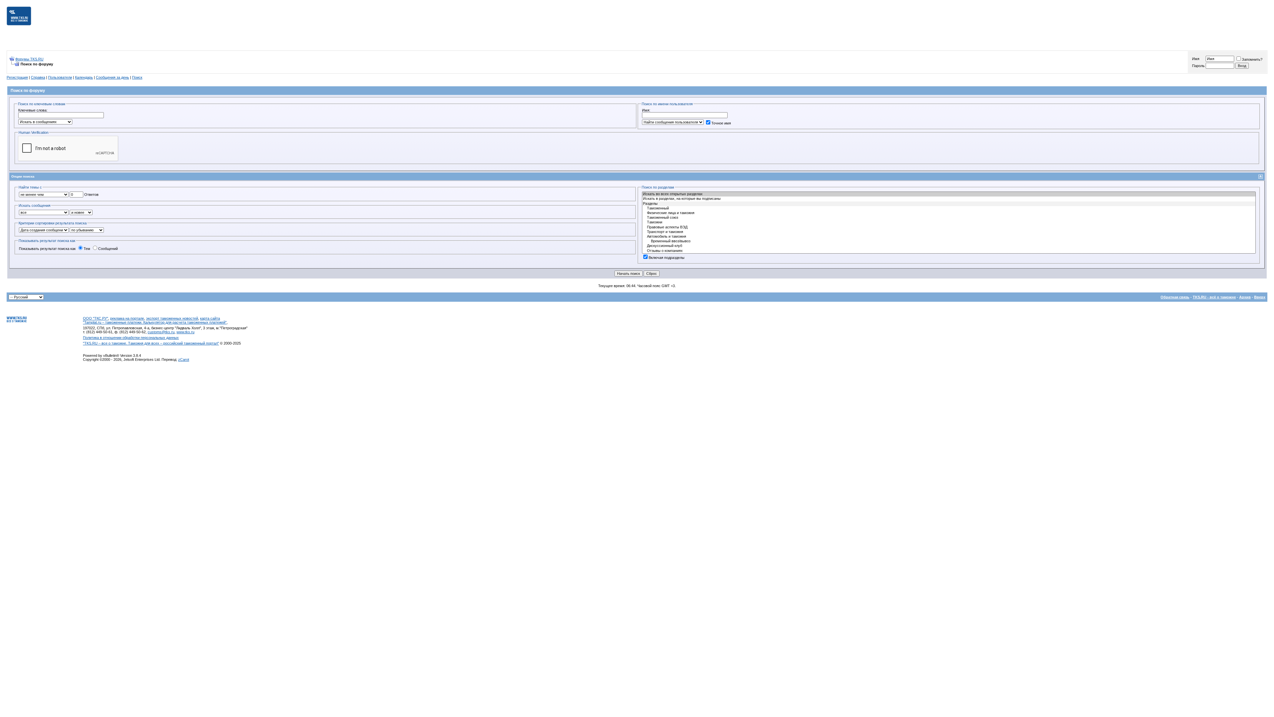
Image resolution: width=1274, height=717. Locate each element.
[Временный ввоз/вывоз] (948, 241)
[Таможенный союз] (948, 217)
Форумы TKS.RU (29, 59)
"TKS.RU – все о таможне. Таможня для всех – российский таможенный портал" (151, 343)
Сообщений (108, 249)
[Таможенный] (948, 208)
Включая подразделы (666, 258)
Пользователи (60, 77)
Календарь (84, 77)
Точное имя (721, 123)
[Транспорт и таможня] (948, 232)
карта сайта (210, 318)
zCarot (183, 359)
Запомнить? (1252, 59)
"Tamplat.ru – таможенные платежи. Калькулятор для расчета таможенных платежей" (155, 322)
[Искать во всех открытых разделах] (948, 194)
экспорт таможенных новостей (172, 318)
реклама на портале (127, 318)
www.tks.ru (185, 332)
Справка (38, 77)
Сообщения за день (112, 77)
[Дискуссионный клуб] (948, 246)
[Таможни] (948, 222)
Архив (1245, 297)
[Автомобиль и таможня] (948, 236)
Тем (87, 249)
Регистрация (17, 77)
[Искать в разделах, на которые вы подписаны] (948, 199)
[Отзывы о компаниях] (948, 251)
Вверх (1259, 297)
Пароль (1198, 66)
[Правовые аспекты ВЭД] (948, 227)
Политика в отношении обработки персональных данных (131, 338)
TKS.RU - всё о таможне (1214, 297)
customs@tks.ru (161, 332)
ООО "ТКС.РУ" (95, 318)
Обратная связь (1175, 297)
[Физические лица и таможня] (948, 213)
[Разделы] (948, 203)
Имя (1195, 59)
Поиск (137, 77)
